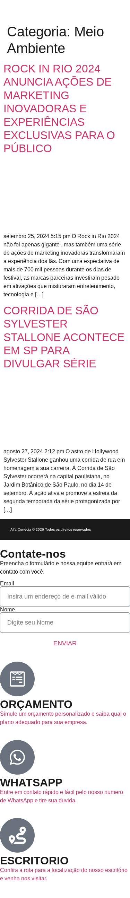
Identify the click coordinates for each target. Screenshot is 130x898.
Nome (7, 609)
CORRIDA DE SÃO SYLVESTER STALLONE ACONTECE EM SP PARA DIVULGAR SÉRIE (63, 337)
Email (7, 583)
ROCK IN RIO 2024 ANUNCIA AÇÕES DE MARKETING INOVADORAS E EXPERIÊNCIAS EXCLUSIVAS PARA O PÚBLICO (59, 108)
